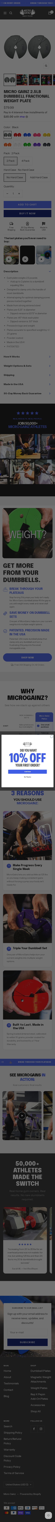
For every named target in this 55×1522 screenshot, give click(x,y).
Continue (27, 772)
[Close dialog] (51, 736)
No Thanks (27, 777)
